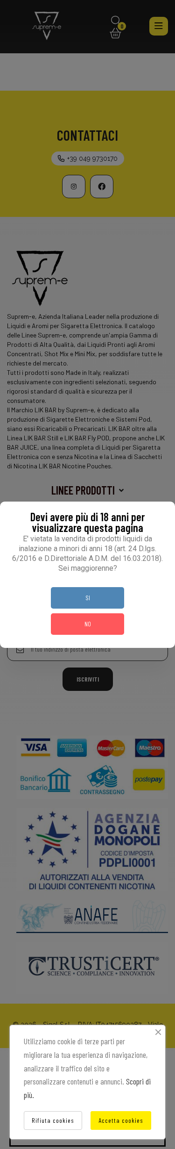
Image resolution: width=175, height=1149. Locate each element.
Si (87, 598)
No (87, 624)
